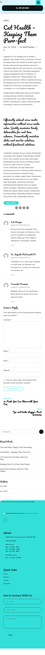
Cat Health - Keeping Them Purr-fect (15, 452)
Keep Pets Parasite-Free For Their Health (14, 470)
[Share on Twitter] (20, 207)
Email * (6, 361)
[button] (38, 2)
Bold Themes (11, 203)
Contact (6, 580)
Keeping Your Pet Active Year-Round (15, 464)
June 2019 (3, 491)
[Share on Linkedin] (23, 207)
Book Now (6, 584)
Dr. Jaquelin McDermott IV (23, 254)
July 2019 (3, 486)
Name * (6, 351)
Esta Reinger (16, 222)
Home (5, 574)
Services (6, 577)
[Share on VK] (27, 207)
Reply (13, 245)
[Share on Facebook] (16, 207)
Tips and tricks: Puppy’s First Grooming (16, 447)
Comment (7, 320)
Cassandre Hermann (19, 284)
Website (6, 370)
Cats (6, 20)
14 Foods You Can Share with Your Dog (14, 458)
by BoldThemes (27, 47)
